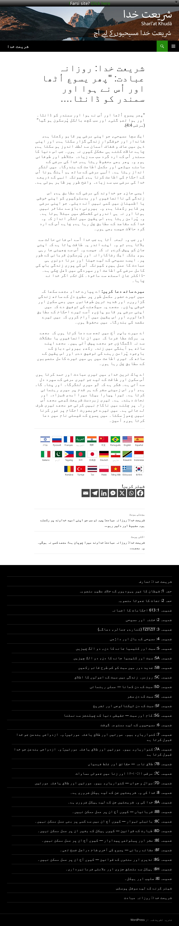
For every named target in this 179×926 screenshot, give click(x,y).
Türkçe (80, 474)
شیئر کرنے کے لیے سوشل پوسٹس (144, 888)
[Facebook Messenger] (113, 493)
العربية (80, 445)
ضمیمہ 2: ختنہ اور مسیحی (149, 619)
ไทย (92, 474)
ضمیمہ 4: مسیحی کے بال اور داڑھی (141, 638)
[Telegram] (95, 493)
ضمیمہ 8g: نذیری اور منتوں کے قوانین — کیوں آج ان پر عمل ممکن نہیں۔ (105, 859)
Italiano (45, 459)
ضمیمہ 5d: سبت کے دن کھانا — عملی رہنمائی (131, 686)
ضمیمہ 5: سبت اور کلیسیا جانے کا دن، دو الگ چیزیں (124, 648)
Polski (104, 474)
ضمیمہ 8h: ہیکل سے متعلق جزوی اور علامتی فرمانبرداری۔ (118, 868)
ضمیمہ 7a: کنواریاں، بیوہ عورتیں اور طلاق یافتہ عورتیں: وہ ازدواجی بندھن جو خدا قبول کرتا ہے (93, 751)
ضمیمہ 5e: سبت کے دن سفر (149, 696)
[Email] (86, 493)
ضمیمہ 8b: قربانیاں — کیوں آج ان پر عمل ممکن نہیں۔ (122, 811)
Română (69, 474)
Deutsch (104, 459)
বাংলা (81, 459)
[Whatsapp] (131, 493)
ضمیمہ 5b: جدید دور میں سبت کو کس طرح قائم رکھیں (125, 667)
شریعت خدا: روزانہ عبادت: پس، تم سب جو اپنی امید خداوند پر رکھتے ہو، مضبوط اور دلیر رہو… (92, 520)
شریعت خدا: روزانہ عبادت (148, 897)
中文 (103, 445)
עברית (45, 445)
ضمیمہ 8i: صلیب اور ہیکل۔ (148, 878)
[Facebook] (140, 493)
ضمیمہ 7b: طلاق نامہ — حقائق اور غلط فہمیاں (130, 763)
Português (115, 445)
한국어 (139, 474)
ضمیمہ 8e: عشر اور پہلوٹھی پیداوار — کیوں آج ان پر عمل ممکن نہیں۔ (106, 840)
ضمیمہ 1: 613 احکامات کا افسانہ (141, 610)
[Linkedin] (104, 493)
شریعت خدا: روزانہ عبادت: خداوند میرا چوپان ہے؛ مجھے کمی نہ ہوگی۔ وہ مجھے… (91, 542)
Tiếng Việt (115, 474)
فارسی (116, 459)
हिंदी (92, 445)
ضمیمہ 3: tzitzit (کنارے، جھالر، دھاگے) (135, 629)
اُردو (57, 459)
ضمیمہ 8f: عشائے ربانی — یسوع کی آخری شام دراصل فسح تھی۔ (116, 849)
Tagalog (69, 459)
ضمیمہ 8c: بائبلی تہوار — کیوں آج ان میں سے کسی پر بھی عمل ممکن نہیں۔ (103, 821)
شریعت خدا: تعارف (155, 581)
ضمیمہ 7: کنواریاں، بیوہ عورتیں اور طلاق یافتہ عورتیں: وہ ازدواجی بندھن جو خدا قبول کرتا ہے (94, 737)
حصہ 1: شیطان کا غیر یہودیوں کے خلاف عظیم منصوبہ (125, 590)
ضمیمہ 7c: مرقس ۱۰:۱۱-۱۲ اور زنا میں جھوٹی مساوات (124, 773)
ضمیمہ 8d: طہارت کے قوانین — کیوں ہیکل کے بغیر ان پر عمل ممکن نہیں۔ (105, 830)
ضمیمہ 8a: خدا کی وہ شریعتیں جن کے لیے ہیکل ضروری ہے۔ (120, 802)
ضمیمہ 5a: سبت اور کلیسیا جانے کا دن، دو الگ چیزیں (122, 657)
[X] (122, 493)
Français (69, 445)
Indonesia (139, 459)
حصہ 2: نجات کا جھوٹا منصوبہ (145, 600)
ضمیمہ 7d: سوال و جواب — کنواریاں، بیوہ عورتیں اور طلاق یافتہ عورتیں (103, 782)
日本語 (92, 459)
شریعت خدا (18, 46)
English (127, 445)
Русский (57, 445)
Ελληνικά (127, 474)
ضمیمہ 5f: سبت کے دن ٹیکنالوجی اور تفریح (132, 705)
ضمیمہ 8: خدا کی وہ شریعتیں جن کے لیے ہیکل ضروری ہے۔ (121, 792)
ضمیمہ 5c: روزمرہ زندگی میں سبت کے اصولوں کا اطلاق (123, 677)
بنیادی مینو (173, 46)
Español (139, 445)
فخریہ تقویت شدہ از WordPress (151, 920)
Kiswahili (127, 459)
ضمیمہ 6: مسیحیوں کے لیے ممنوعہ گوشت (136, 724)
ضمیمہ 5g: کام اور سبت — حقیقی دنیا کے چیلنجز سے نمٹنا (118, 715)
